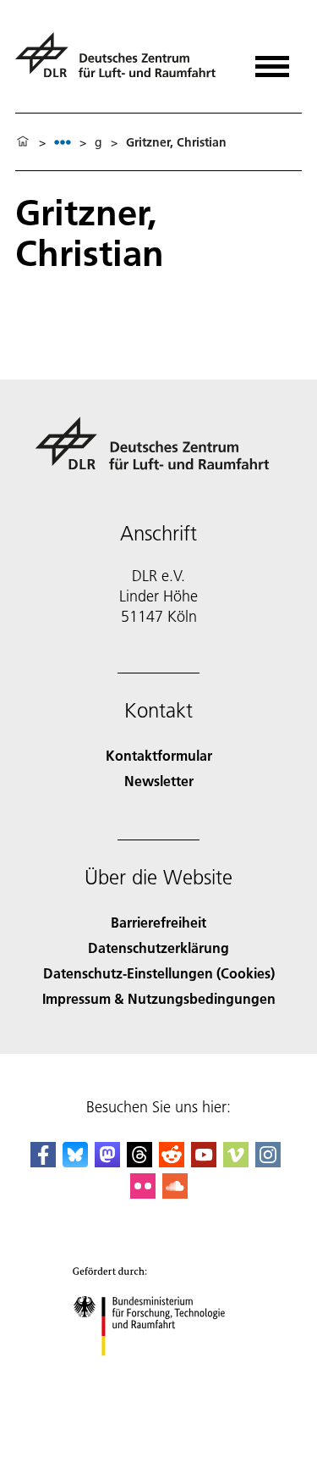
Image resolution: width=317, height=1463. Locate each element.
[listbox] (62, 141)
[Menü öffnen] (272, 60)
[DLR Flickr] (143, 1193)
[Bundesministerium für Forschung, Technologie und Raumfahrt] (158, 1373)
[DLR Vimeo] (236, 1162)
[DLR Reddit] (171, 1162)
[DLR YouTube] (203, 1162)
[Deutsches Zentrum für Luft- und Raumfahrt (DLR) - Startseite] (122, 62)
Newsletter (159, 781)
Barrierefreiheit (158, 922)
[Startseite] (22, 142)
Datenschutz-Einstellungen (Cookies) (159, 973)
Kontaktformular (159, 755)
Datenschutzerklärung (158, 947)
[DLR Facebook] (43, 1162)
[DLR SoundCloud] (175, 1193)
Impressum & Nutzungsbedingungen (159, 998)
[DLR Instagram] (268, 1162)
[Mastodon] (107, 1162)
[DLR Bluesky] (75, 1162)
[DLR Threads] (139, 1162)
